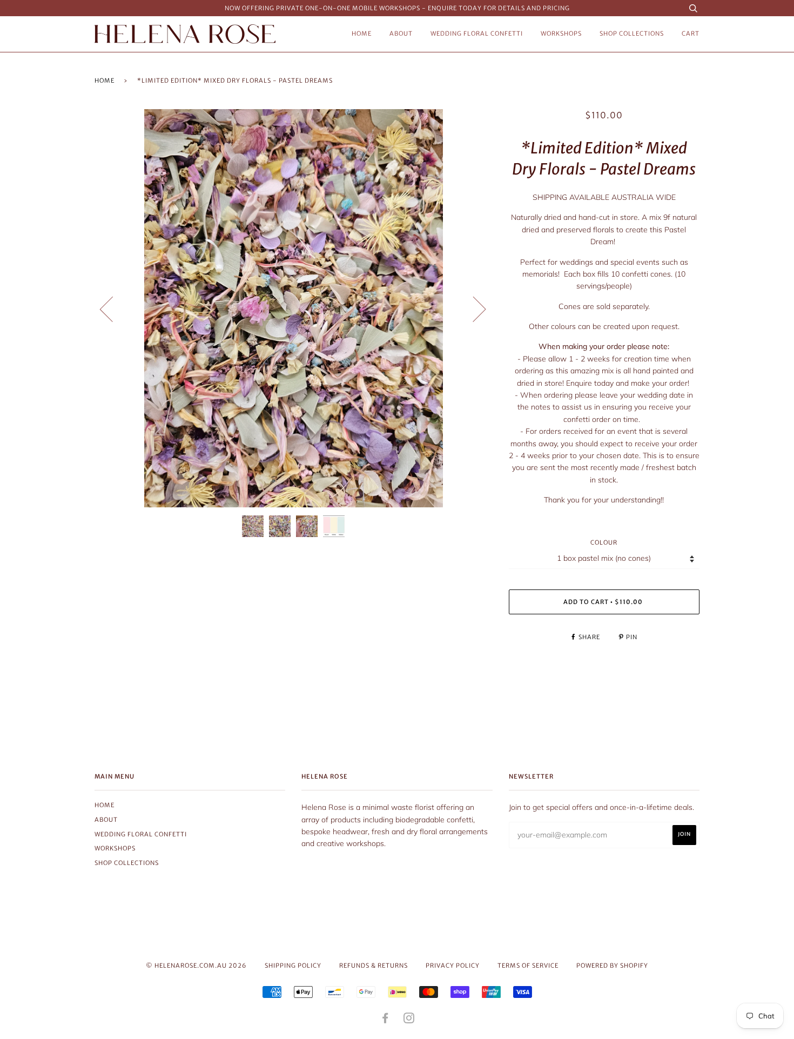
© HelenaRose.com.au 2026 (196, 965)
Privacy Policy (453, 965)
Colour (603, 542)
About (401, 33)
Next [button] (473, 309)
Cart (690, 33)
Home (362, 33)
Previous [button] (113, 309)
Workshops (561, 33)
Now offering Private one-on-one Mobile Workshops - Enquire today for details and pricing (397, 8)
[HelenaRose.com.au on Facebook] (385, 1020)
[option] (294, 308)
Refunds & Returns (373, 965)
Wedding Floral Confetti (476, 33)
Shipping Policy (293, 965)
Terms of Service (528, 965)
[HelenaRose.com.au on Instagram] (409, 1020)
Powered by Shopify (612, 965)
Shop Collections (632, 33)
